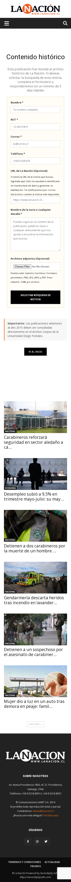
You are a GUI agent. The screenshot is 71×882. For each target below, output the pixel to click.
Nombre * (17, 102)
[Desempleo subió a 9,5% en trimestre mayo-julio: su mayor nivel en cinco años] (35, 474)
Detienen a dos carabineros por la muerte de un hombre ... (34, 548)
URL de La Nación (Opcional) (29, 171)
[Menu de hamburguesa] (6, 23)
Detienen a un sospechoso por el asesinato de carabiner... (33, 652)
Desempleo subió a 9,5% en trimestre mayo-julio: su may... (34, 496)
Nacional (10, 431)
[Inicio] (35, 761)
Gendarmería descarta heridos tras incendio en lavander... (34, 600)
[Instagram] (37, 841)
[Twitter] (46, 841)
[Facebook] (28, 841)
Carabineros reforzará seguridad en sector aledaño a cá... (33, 442)
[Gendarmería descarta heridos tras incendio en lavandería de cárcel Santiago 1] (35, 577)
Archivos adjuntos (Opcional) (30, 258)
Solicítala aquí (50, 815)
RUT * (14, 119)
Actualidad (52, 862)
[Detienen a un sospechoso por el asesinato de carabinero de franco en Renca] (35, 629)
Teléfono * (18, 153)
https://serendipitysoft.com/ (35, 877)
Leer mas (34, 724)
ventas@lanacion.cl (43, 811)
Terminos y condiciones (24, 862)
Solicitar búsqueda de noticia (36, 297)
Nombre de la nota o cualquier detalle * (31, 212)
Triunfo (35, 866)
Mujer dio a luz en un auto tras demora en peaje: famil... (34, 704)
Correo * (16, 136)
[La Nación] (35, 9)
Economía (10, 488)
